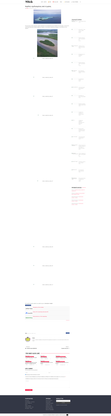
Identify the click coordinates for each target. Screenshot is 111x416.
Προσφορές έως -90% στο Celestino (38, 307)
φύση (34, 333)
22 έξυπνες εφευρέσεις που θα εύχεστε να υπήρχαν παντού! (31, 363)
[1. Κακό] (26, 303)
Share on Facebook (28, 305)
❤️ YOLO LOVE (55, 1)
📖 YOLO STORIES (74, 1)
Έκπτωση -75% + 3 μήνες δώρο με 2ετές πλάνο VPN (40, 311)
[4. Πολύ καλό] (37, 303)
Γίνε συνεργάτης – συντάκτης (30, 401)
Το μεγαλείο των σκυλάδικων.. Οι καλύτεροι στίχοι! (81, 113)
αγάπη (28, 333)
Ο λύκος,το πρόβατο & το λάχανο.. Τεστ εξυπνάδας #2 (82, 154)
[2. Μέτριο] (30, 303)
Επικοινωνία (27, 400)
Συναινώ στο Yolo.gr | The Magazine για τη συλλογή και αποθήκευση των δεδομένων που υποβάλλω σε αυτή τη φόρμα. (46, 376)
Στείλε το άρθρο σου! (28, 403)
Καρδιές (33, 333)
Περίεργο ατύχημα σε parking (61, 357)
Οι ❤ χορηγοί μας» (68, 320)
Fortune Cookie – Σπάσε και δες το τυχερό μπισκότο (82, 30)
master (27, 8)
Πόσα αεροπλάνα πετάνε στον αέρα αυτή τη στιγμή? (82, 179)
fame (26, 358)
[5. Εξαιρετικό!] (42, 303)
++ (80, 1)
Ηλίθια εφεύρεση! (43, 357)
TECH (61, 1)
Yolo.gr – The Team (28, 405)
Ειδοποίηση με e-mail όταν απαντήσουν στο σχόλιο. (33, 374)
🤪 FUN (49, 1)
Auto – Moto (43, 1)
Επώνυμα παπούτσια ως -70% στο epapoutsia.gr (40, 316)
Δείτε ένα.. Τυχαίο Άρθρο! (50, 409)
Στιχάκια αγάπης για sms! (82, 21)
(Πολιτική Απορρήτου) (62, 376)
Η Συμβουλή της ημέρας (49, 403)
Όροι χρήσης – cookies (28, 408)
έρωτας (30, 333)
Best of (26, 404)
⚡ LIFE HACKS (67, 1)
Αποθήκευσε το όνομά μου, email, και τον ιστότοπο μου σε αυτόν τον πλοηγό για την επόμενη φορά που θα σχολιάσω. (42, 378)
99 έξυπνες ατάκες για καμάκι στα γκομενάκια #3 (82, 63)
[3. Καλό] (33, 303)
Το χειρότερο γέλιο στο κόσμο (31, 357)
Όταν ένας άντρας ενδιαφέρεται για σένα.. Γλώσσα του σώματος (82, 129)
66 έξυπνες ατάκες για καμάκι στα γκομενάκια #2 (82, 38)
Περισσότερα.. (64, 414)
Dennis (42, 358)
